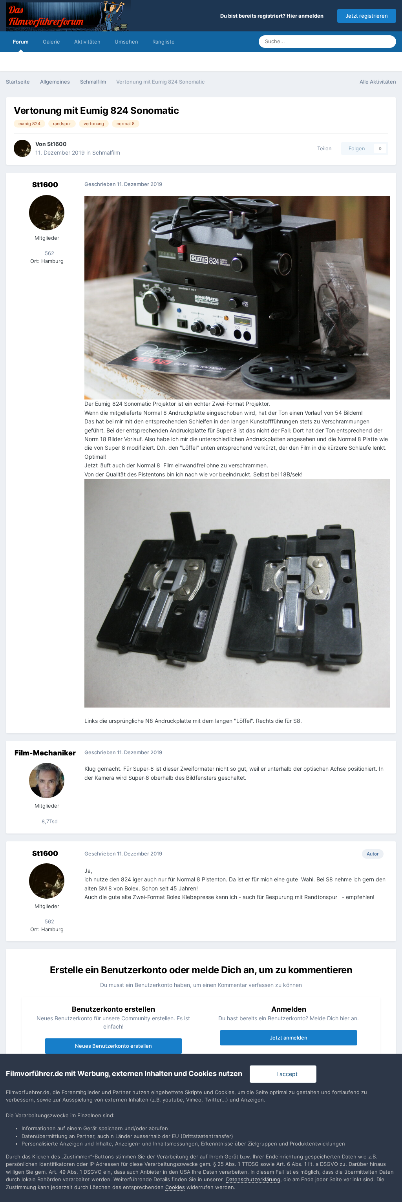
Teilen (323, 148)
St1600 (57, 143)
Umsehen (126, 41)
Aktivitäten (87, 41)
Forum (21, 41)
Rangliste (163, 41)
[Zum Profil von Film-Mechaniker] (46, 780)
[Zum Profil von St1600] (22, 148)
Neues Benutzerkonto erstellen (113, 1046)
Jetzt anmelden (288, 1037)
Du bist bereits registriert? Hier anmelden (273, 16)
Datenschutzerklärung (253, 1179)
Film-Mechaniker (45, 753)
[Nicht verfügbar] (237, 297)
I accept (285, 1074)
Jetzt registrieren (366, 16)
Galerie (51, 41)
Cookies (175, 1187)
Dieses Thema (353, 41)
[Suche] (388, 41)
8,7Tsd (49, 821)
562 (48, 253)
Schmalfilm (106, 152)
